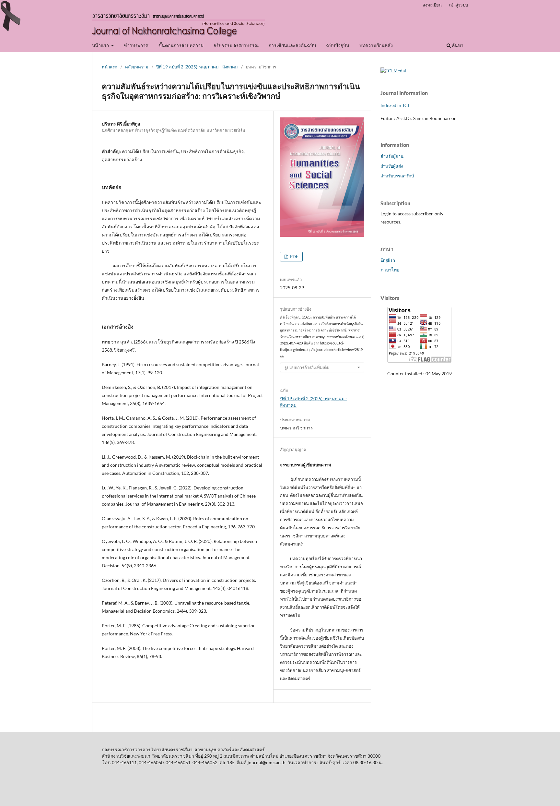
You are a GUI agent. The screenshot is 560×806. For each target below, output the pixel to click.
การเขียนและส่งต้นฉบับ (292, 45)
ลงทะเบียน (432, 4)
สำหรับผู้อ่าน (391, 156)
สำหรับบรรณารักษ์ (397, 175)
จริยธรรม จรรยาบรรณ (236, 45)
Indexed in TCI (394, 105)
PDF (293, 256)
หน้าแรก (101, 45)
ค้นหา (457, 45)
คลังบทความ (136, 66)
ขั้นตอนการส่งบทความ (181, 45)
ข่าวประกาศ (136, 45)
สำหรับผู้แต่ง (391, 166)
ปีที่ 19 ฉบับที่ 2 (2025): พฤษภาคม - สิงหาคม (197, 66)
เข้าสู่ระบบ (458, 4)
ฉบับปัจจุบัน (337, 45)
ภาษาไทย (389, 269)
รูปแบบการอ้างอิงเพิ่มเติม (307, 367)
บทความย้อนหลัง (376, 45)
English (387, 260)
